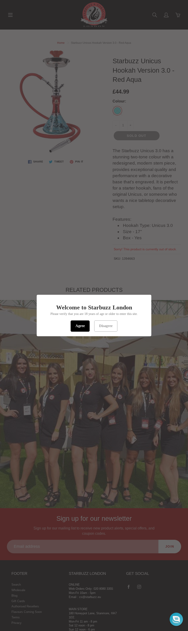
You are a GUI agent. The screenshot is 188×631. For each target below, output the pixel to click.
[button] (176, 619)
